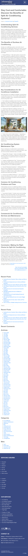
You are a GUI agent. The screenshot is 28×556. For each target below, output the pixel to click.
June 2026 (5, 335)
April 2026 (5, 336)
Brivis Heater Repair (5, 504)
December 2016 (6, 407)
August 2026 (6, 332)
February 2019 (6, 382)
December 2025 (6, 342)
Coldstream (4, 480)
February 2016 (6, 413)
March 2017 (6, 406)
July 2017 (5, 402)
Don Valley (4, 484)
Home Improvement (19, 263)
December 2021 (6, 369)
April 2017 (5, 405)
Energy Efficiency (13, 263)
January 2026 (6, 341)
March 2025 (6, 354)
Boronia (3, 467)
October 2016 (6, 409)
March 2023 (6, 365)
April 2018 (5, 392)
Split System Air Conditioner (7, 520)
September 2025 (6, 346)
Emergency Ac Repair (6, 512)
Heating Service (5, 517)
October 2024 (6, 361)
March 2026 (6, 338)
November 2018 (6, 386)
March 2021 (6, 375)
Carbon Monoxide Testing (6, 506)
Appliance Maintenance (8, 422)
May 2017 (5, 403)
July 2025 (5, 349)
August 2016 (6, 412)
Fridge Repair (4, 509)
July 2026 (5, 334)
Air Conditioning (6, 420)
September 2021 (6, 372)
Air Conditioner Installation (7, 501)
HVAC (25, 263)
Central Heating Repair (6, 508)
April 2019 (5, 379)
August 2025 (6, 347)
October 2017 (6, 399)
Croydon (3, 482)
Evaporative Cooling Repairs (7, 514)
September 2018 (6, 388)
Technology (5, 437)
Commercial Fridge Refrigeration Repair (9, 522)
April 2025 (5, 353)
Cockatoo (4, 478)
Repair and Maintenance (8, 435)
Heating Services (7, 430)
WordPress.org (6, 448)
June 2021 (5, 373)
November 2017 (6, 398)
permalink (12, 264)
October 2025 (6, 345)
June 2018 (5, 390)
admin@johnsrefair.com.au (9, 542)
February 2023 (6, 367)
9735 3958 (13, 4)
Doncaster (4, 486)
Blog (4, 424)
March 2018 (6, 394)
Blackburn (4, 465)
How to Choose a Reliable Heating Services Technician (15, 302)
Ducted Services (7, 427)
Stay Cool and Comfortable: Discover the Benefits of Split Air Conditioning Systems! (21, 268)
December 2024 (6, 358)
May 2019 (5, 377)
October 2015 (6, 414)
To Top (24, 553)
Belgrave (3, 463)
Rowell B (16, 21)
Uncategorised (6, 438)
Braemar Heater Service (6, 503)
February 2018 (6, 395)
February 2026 (6, 339)
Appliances (5, 423)
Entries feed (6, 445)
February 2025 (6, 356)
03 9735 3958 (5, 540)
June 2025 (5, 350)
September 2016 (6, 410)
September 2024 (6, 362)
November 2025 (6, 343)
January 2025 (6, 357)
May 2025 (5, 351)
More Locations (5, 473)
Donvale (3, 488)
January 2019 (6, 383)
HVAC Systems (6, 434)
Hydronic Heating (5, 519)
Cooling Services (7, 426)
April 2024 (5, 364)
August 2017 (6, 401)
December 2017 (6, 397)
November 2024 (6, 360)
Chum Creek (4, 471)
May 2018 (5, 391)
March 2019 (6, 380)
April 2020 (5, 376)
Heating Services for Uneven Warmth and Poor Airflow (15, 284)
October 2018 (6, 387)
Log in (4, 444)
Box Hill (3, 469)
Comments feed (6, 447)
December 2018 (6, 384)
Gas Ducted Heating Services (7, 515)
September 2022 (6, 368)
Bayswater (4, 461)
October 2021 (6, 371)
